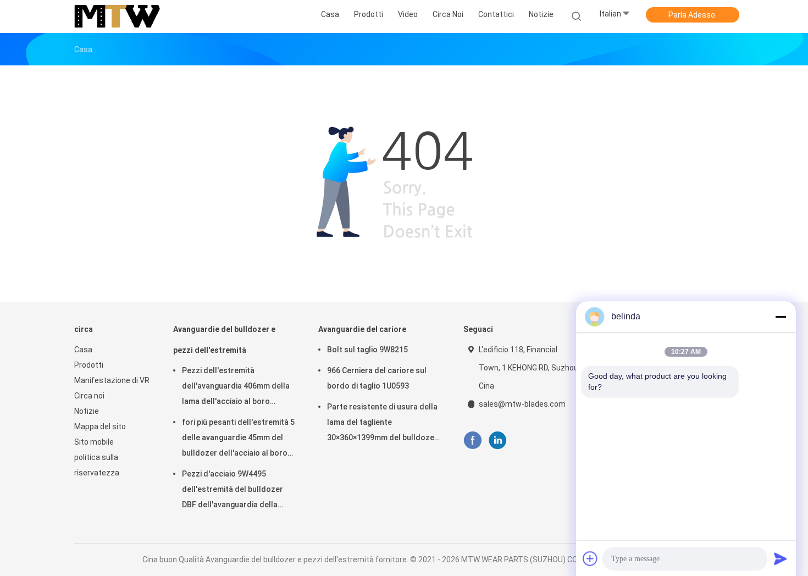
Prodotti (88, 365)
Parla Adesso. (692, 14)
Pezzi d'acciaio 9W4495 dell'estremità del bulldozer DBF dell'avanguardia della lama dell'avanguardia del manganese (232, 490)
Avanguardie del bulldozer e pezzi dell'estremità (224, 340)
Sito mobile (94, 441)
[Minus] (780, 316)
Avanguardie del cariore (362, 329)
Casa (83, 349)
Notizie (86, 411)
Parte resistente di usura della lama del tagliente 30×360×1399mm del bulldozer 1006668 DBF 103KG (382, 423)
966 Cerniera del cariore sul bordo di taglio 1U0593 (377, 378)
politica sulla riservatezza (96, 465)
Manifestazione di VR (112, 380)
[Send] (780, 558)
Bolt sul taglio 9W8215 (367, 349)
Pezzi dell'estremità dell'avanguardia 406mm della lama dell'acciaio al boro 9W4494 (236, 387)
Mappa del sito (100, 426)
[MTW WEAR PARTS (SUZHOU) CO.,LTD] (117, 16)
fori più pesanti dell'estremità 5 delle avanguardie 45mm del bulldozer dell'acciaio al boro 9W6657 (238, 439)
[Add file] (590, 558)
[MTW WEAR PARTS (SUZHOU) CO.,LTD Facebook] (472, 440)
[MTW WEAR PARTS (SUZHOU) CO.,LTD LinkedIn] (498, 440)
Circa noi (89, 395)
